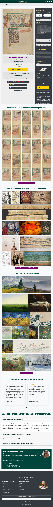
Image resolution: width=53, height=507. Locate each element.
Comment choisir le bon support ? (11, 439)
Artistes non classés (13, 4)
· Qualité (20, 486)
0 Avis (21, 90)
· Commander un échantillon (24, 491)
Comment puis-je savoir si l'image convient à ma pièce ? (17, 434)
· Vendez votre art (22, 484)
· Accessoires (21, 489)
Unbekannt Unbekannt (23, 4)
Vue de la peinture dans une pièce (18, 88)
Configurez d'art (19, 69)
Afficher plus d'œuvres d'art (26, 373)
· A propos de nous (5, 492)
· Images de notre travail (23, 488)
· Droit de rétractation (6, 489)
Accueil (2, 4)
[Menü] (1, 1)
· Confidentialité (5, 488)
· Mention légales (5, 484)
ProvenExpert (11, 401)
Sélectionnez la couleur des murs (19, 85)
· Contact (3, 483)
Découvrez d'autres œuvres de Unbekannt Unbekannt (26, 267)
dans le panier (44, 88)
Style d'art (7, 4)
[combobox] (43, 20)
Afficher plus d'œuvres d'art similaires (26, 183)
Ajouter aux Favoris (24, 81)
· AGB (3, 486)
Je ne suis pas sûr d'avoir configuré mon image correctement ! (18, 443)
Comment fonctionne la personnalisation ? (13, 419)
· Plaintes (3, 491)
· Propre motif (21, 483)
